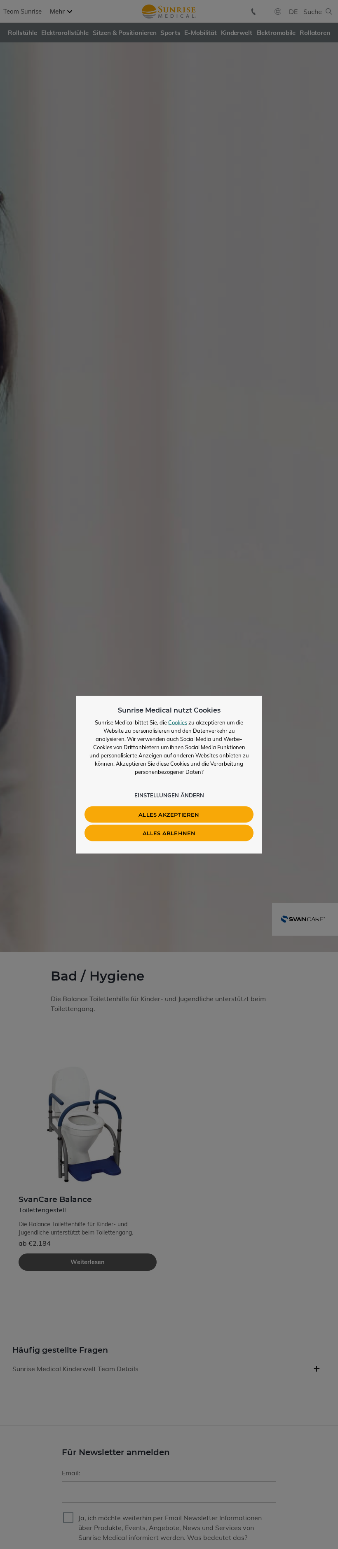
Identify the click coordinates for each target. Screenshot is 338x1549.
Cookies (177, 722)
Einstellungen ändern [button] (169, 795)
